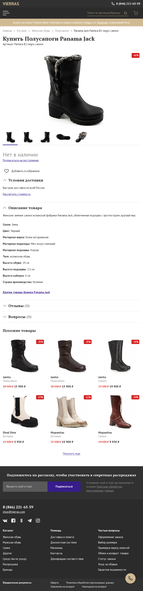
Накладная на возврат (94, 586)
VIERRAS (11, 4)
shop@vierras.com (14, 512)
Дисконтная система (63, 542)
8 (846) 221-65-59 (127, 3)
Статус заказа (107, 559)
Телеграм (102, 22)
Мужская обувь (12, 542)
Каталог (22, 30)
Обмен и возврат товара (113, 553)
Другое (7, 553)
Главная (7, 30)
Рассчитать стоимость (17, 194)
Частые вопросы (109, 530)
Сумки (6, 548)
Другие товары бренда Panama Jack (26, 292)
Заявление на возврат (62, 586)
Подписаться (64, 486)
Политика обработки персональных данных (90, 582)
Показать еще (71, 453)
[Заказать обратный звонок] (130, 578)
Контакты (56, 553)
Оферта (54, 582)
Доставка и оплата (62, 537)
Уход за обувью (107, 564)
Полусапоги (62, 30)
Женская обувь (41, 30)
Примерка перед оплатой (113, 548)
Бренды (7, 569)
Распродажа (10, 564)
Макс (88, 22)
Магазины (56, 548)
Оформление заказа (110, 537)
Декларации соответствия (66, 559)
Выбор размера (107, 542)
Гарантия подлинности (112, 569)
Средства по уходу (14, 559)
